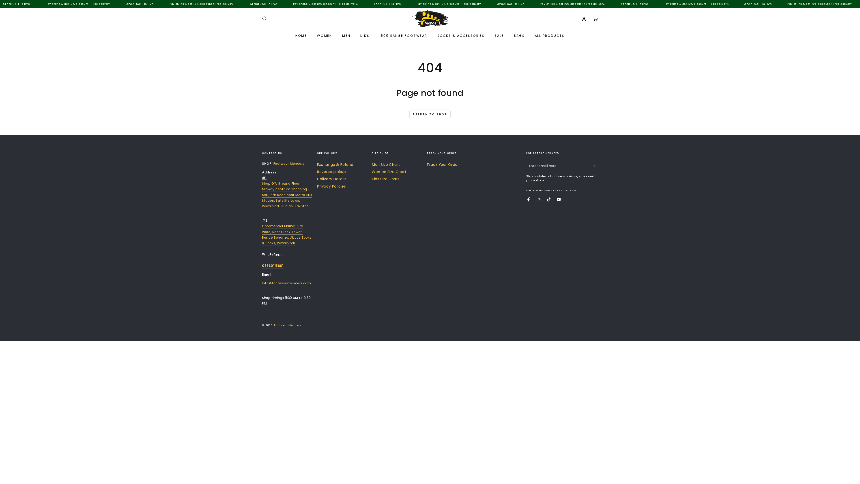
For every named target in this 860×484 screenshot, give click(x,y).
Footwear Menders (289, 163)
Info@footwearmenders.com (286, 283)
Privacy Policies (331, 186)
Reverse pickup (331, 171)
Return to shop (430, 114)
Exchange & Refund (335, 164)
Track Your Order (443, 164)
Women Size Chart (389, 171)
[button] (264, 19)
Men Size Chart (386, 164)
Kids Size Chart (386, 179)
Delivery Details (331, 179)
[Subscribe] (595, 166)
